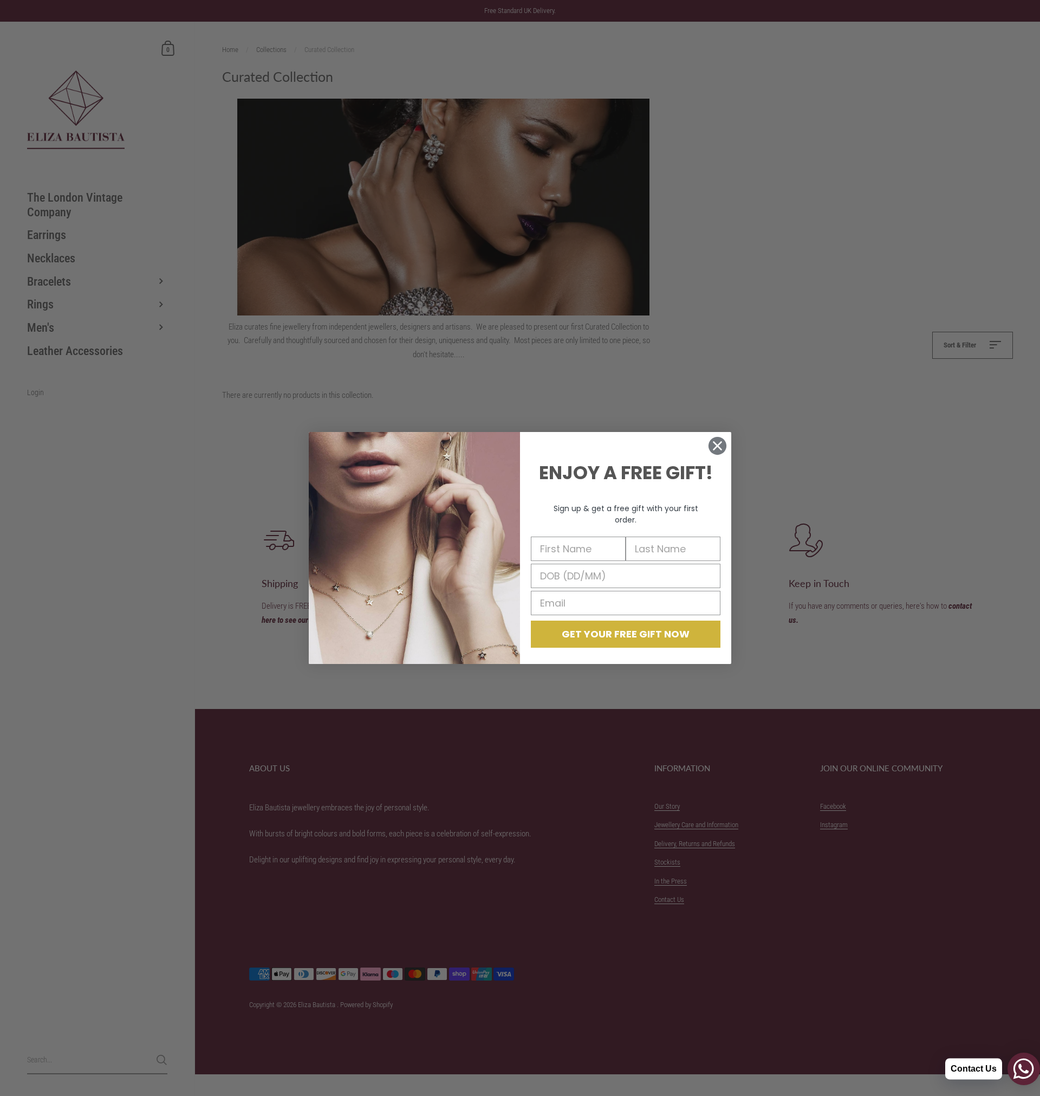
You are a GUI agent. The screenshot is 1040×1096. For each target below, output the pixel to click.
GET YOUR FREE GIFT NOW (626, 634)
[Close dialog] (717, 445)
